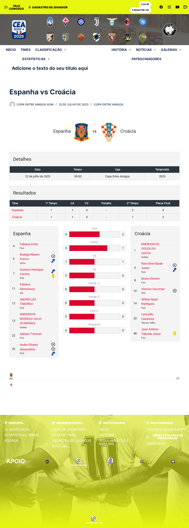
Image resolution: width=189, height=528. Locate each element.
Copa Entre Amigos (108, 104)
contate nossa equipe (166, 429)
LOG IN (145, 4)
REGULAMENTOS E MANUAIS (113, 442)
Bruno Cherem (150, 278)
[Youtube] (177, 7)
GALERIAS (169, 50)
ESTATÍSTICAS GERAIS (22, 435)
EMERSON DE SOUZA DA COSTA (150, 248)
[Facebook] (161, 7)
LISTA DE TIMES (64, 435)
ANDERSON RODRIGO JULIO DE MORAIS (30, 318)
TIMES (26, 50)
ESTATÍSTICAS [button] (33, 59)
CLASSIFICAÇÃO (17, 429)
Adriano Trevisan (31, 334)
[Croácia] (11, 385)
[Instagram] (169, 7)
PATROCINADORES (146, 59)
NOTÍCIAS (144, 50)
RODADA (11, 440)
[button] (14, 423)
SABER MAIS (155, 443)
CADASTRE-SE (140, 10)
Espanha (17, 210)
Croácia (17, 217)
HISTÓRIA (119, 50)
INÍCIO (11, 50)
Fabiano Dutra (29, 244)
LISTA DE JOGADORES (69, 429)
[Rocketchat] (185, 7)
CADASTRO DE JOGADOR (71, 440)
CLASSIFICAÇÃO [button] (48, 50)
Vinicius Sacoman (153, 289)
